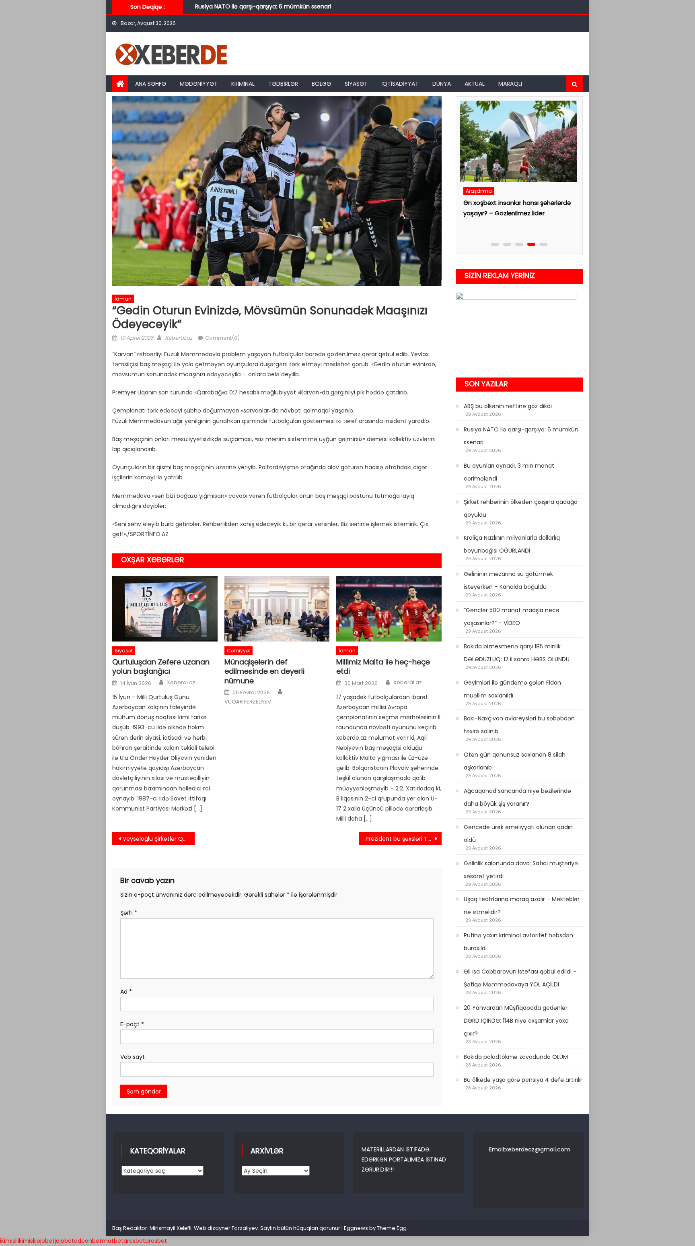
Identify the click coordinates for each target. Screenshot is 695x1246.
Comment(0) (222, 338)
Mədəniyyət (199, 84)
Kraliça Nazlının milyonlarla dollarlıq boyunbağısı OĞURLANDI (512, 544)
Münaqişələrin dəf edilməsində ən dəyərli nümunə (264, 671)
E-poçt (132, 1024)
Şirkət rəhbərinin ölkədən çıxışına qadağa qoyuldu (521, 508)
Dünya (441, 84)
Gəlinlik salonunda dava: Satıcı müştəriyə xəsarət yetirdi (521, 869)
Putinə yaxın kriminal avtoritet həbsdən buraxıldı (518, 941)
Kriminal (243, 84)
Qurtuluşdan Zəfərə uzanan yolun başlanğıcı (161, 666)
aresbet (134, 1241)
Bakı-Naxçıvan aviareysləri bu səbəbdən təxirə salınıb (519, 724)
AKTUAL (475, 84)
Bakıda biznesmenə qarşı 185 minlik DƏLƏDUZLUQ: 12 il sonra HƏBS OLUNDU (517, 652)
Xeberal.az (178, 338)
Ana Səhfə (150, 84)
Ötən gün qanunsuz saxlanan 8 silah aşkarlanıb (514, 761)
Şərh (128, 913)
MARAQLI (510, 84)
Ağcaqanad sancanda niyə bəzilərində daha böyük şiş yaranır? (517, 797)
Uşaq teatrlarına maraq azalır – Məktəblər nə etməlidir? (522, 905)
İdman (123, 298)
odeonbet (88, 1241)
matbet (112, 1241)
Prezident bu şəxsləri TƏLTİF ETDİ (404, 839)
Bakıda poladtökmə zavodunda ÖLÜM (516, 1057)
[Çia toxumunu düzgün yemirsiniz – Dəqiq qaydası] (517, 141)
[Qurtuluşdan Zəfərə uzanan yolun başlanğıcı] (165, 609)
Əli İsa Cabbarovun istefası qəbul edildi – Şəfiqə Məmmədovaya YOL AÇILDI (520, 978)
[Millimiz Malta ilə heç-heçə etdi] (389, 609)
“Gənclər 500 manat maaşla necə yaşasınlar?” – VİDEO (511, 616)
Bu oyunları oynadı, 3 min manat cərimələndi (258, 10)
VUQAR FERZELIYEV (247, 702)
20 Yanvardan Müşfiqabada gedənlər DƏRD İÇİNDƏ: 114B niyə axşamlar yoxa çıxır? (516, 1021)
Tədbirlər (283, 84)
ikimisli (9, 1241)
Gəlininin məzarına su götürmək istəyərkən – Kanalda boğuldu (508, 580)
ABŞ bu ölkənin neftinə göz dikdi (508, 406)
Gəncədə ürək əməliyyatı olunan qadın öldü (518, 833)
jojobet (45, 1241)
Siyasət (356, 84)
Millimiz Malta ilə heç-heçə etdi (383, 666)
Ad (126, 992)
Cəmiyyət (238, 650)
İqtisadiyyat (400, 84)
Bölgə (321, 84)
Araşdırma (478, 191)
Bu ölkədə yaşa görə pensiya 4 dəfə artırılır (523, 1080)
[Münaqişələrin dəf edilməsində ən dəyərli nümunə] (277, 609)
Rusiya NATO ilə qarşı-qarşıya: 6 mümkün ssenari (521, 435)
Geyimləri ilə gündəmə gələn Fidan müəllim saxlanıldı (512, 689)
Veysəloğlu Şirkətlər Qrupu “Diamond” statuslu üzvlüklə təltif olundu (159, 839)
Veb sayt (132, 1057)
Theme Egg (392, 1228)
